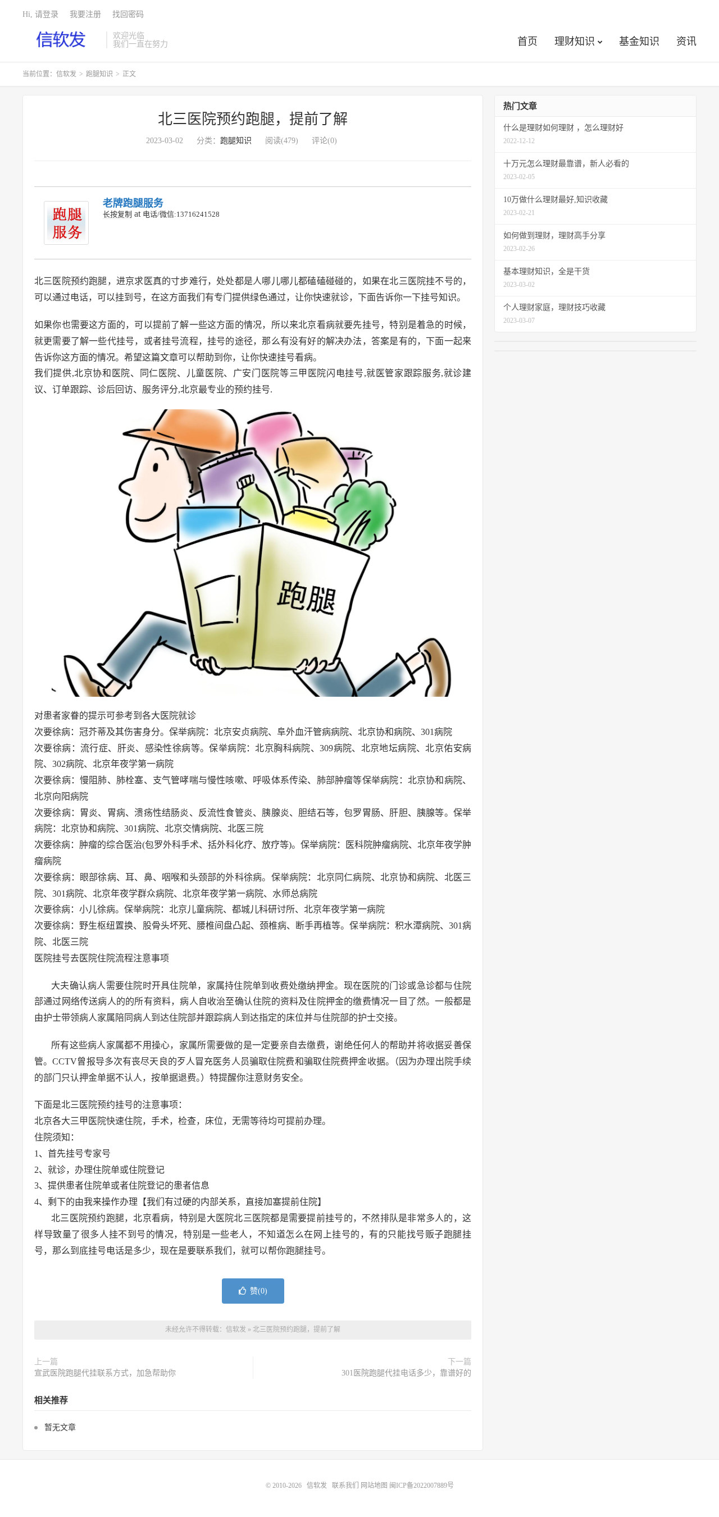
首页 (527, 41)
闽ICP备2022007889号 (421, 1485)
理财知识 (574, 41)
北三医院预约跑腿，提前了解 (253, 119)
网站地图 (374, 1485)
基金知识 (639, 41)
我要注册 (85, 14)
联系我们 (346, 1485)
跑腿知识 (99, 74)
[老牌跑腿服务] (66, 223)
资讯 (686, 41)
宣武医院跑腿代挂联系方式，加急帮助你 (105, 1373)
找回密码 (128, 14)
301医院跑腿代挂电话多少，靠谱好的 (406, 1373)
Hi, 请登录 (40, 14)
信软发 (61, 40)
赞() (258, 1291)
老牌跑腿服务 (133, 203)
